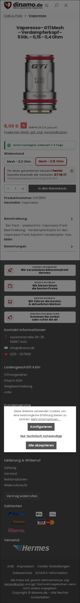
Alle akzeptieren (41, 445)
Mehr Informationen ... (46, 419)
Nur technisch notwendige (41, 436)
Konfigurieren (41, 427)
